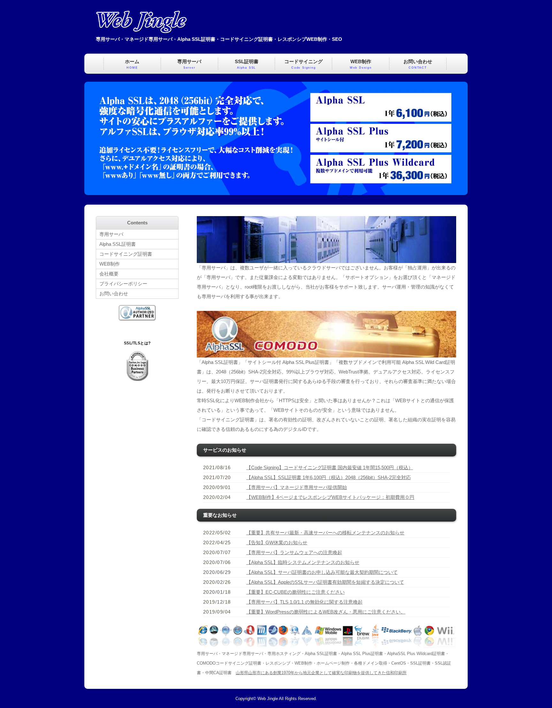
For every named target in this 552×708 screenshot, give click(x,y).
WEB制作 (361, 64)
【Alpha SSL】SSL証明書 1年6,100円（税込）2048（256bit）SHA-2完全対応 (328, 477)
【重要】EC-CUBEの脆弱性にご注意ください (295, 592)
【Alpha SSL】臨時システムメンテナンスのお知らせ (302, 562)
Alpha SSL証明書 (117, 244)
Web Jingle (267, 699)
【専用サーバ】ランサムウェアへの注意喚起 (294, 552)
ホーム (132, 64)
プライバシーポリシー (123, 283)
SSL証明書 (246, 64)
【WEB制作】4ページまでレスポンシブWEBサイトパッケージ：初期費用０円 (330, 497)
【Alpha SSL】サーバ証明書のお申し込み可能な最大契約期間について (322, 572)
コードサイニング (303, 64)
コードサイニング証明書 (125, 254)
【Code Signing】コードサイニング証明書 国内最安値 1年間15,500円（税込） (329, 467)
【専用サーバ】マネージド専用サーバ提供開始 (296, 487)
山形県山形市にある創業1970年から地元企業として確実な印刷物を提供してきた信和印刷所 (321, 673)
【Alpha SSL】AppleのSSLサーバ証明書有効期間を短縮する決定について (325, 582)
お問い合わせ (417, 64)
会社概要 (109, 273)
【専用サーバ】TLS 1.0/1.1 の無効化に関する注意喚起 (304, 602)
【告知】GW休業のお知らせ (276, 542)
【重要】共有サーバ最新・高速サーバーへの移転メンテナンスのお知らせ (325, 532)
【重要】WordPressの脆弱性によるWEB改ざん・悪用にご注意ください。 (325, 611)
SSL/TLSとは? (137, 343)
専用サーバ (189, 64)
